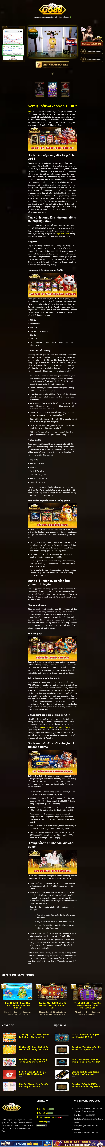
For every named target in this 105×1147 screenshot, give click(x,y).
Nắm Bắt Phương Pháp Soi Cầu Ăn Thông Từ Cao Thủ (33, 1085)
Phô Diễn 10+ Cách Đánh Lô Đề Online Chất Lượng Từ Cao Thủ (33, 1048)
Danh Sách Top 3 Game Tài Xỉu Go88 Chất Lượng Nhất (86, 1048)
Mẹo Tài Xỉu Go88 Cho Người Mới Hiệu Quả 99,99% (85, 1036)
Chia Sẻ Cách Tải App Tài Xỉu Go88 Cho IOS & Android (85, 1073)
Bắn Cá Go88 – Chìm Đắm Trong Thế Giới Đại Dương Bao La (17, 1005)
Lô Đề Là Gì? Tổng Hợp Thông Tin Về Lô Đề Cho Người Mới (33, 1060)
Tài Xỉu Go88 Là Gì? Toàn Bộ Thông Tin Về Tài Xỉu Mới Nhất (86, 1060)
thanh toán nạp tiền (47, 727)
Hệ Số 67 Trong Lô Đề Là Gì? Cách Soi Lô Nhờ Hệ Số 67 (32, 1073)
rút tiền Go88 (64, 727)
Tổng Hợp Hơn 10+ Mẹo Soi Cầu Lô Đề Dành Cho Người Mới (34, 1036)
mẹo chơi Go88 (62, 234)
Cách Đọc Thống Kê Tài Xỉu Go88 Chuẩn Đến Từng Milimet (86, 1085)
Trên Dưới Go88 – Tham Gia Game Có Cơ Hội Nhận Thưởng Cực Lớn (87, 1005)
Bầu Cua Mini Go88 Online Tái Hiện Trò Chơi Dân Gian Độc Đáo (52, 1005)
